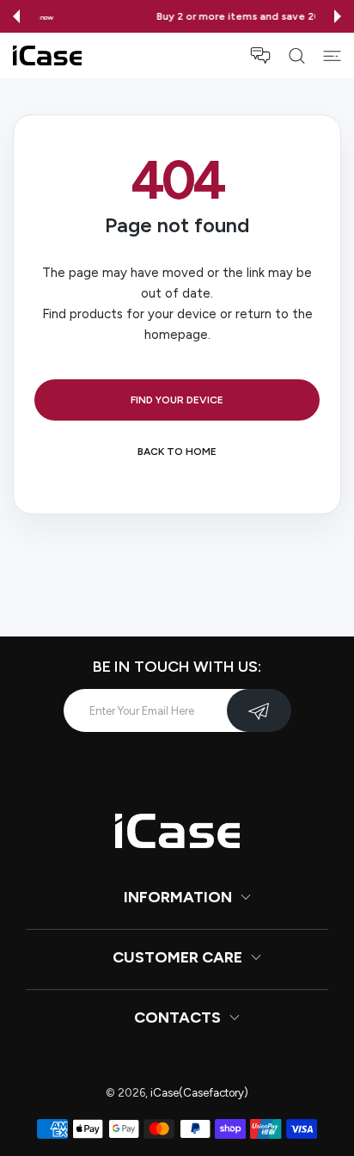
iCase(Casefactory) (199, 1092)
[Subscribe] (259, 710)
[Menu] (332, 56)
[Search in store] (296, 56)
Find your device (177, 400)
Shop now (274, 17)
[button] (16, 16)
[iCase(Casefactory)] (47, 55)
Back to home (177, 452)
